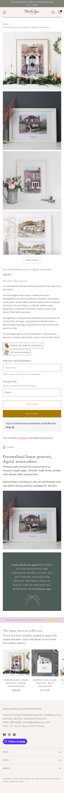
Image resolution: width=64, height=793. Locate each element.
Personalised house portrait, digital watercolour (16, 683)
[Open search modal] (53, 12)
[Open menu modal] (4, 12)
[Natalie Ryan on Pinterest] (14, 735)
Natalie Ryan (25, 778)
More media (32, 260)
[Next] (59, 3)
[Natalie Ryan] (32, 12)
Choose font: (10, 381)
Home (6, 24)
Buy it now (32, 413)
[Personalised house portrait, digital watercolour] (16, 662)
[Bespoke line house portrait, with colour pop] (45, 662)
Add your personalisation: (17, 360)
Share (10, 447)
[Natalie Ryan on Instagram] (9, 735)
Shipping (23, 438)
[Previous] (4, 3)
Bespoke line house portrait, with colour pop (45, 683)
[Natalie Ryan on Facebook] (5, 735)
